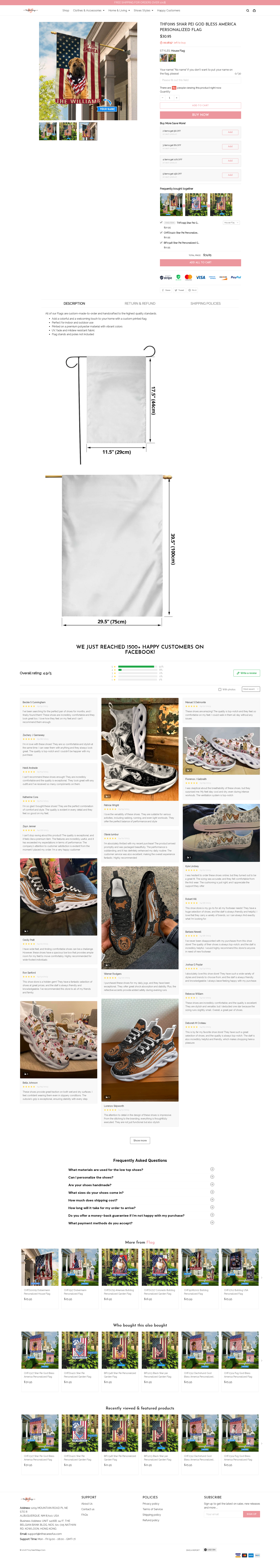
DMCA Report (193, 1550)
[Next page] (262, 1278)
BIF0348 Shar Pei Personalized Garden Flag (181, 243)
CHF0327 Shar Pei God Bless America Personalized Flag (39, 1375)
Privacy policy (151, 1503)
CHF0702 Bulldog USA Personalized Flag (236, 1292)
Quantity (165, 91)
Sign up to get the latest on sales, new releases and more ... (232, 1505)
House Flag (178, 50)
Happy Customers (168, 10)
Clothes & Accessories (87, 10)
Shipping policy (152, 1514)
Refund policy (151, 1520)
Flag (150, 1243)
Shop (66, 10)
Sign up (252, 1514)
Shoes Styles (142, 10)
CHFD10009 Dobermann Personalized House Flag (37, 1292)
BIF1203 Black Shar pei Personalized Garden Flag (157, 1375)
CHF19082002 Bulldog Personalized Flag (196, 1292)
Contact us (87, 1509)
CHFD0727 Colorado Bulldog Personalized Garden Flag (159, 1292)
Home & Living (117, 10)
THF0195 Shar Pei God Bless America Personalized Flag (188, 223)
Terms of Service (153, 1509)
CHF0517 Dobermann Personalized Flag (75, 1292)
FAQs (84, 1514)
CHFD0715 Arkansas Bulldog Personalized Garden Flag (119, 1292)
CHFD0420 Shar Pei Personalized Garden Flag (181, 232)
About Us (87, 1503)
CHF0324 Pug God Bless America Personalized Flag (238, 1375)
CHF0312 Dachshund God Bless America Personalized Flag (198, 1375)
